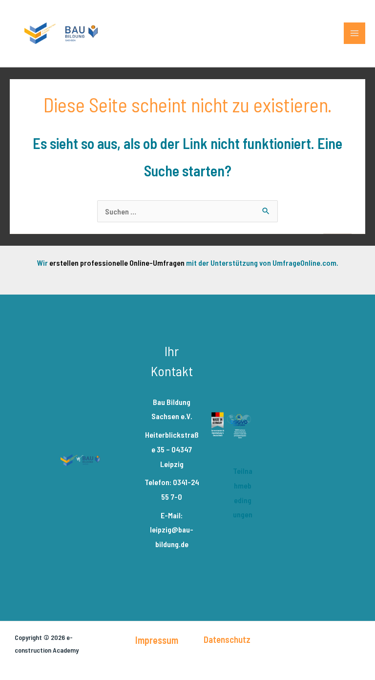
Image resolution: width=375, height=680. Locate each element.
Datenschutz (227, 639)
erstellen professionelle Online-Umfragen (117, 262)
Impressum (156, 640)
